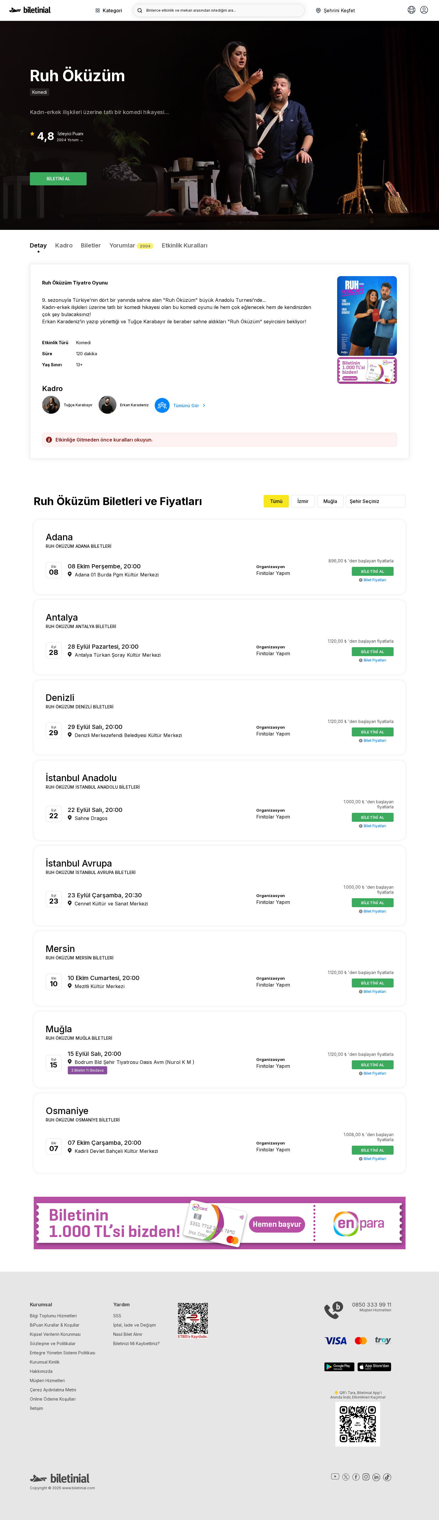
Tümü (276, 501)
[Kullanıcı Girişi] (424, 10)
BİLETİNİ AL (58, 178)
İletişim (36, 1408)
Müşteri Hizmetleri (47, 1380)
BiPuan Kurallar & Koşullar (54, 1324)
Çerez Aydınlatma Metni (53, 1389)
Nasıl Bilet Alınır (127, 1334)
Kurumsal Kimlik (45, 1361)
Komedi (39, 92)
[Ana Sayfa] (30, 11)
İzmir (302, 501)
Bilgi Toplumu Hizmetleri (53, 1315)
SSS (117, 1315)
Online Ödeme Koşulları (53, 1398)
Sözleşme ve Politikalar (53, 1343)
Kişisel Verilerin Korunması (55, 1334)
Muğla (330, 501)
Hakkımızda (41, 1371)
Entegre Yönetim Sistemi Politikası (62, 1352)
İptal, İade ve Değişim (134, 1324)
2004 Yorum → (70, 140)
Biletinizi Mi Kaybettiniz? (136, 1343)
